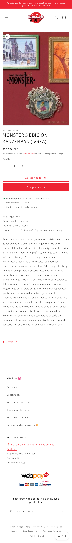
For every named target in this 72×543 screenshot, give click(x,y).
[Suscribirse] (61, 511)
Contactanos (14, 394)
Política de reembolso (19, 417)
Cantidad (7, 159)
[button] (6, 17)
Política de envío (37, 536)
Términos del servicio (18, 409)
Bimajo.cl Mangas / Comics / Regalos (33, 527)
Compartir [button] (11, 341)
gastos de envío (29, 154)
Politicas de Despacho (19, 402)
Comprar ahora (36, 187)
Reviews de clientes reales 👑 (23, 424)
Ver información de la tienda (21, 207)
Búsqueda (12, 387)
